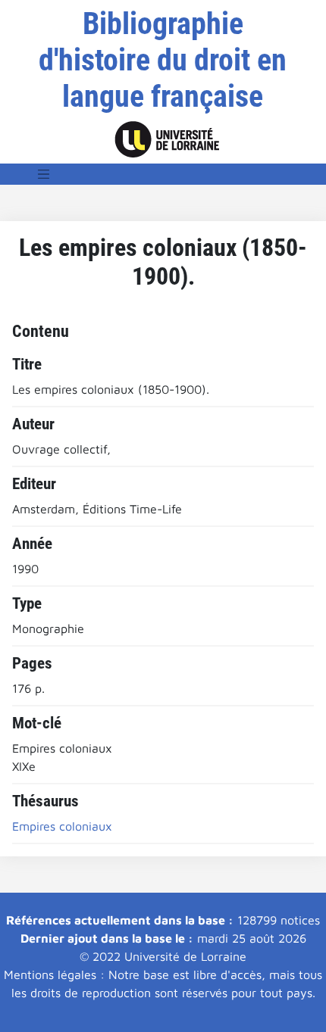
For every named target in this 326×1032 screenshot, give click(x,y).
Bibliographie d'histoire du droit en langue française (163, 60)
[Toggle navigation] (44, 174)
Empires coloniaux (62, 826)
